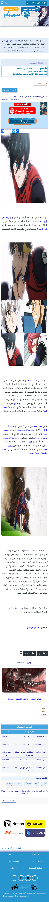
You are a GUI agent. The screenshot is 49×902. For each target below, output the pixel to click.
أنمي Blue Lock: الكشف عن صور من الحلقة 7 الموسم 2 (30, 746)
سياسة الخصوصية (35, 868)
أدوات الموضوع (11, 90)
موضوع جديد (9, 9)
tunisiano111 (6, 738)
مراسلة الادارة (13, 854)
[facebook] (35, 878)
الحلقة (9, 783)
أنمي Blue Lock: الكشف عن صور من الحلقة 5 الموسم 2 (30, 761)
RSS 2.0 (35, 854)
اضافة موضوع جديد (40, 83)
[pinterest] (14, 878)
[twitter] (28, 878)
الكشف (18, 783)
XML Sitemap (14, 861)
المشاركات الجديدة (29, 9)
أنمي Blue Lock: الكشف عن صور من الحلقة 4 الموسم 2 (30, 769)
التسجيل (40, 2)
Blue (29, 783)
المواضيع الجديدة (36, 861)
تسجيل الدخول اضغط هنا (23, 51)
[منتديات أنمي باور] (24, 886)
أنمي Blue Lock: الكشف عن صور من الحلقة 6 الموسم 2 (30, 754)
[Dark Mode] (6, 3)
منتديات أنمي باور (13, 40)
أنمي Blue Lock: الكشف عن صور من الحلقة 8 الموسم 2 (30, 738)
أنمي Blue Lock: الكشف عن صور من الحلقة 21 (28, 96)
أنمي (44, 783)
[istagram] (21, 878)
